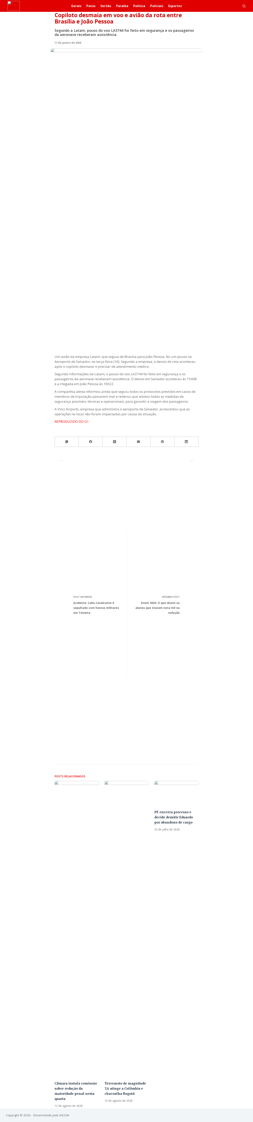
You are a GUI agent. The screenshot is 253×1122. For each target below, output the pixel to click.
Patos (90, 6)
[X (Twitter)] (114, 442)
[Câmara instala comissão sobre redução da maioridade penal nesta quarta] (77, 929)
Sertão (105, 6)
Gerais (76, 6)
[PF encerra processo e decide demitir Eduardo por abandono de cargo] (176, 793)
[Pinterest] (163, 442)
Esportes (175, 6)
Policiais (156, 6)
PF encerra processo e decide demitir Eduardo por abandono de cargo (173, 817)
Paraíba (122, 6)
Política (139, 6)
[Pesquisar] (244, 6)
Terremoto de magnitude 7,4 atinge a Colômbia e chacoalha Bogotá (125, 1088)
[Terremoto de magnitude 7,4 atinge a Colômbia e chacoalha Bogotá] (127, 929)
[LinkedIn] (186, 442)
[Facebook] (91, 442)
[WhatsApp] (67, 442)
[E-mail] (138, 442)
